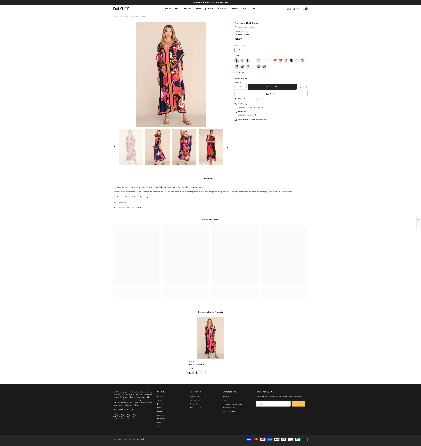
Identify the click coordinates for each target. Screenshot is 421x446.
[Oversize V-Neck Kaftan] (210, 338)
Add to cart (272, 86)
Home (115, 16)
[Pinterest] (122, 416)
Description (208, 178)
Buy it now (271, 94)
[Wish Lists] (298, 9)
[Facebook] (115, 416)
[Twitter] (134, 416)
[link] (136, 291)
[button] (114, 147)
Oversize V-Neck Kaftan (210, 364)
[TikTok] (128, 416)
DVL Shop (244, 31)
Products (123, 16)
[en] (289, 8)
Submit (298, 404)
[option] (170, 74)
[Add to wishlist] (301, 87)
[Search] (294, 8)
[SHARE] (306, 87)
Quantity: (238, 82)
